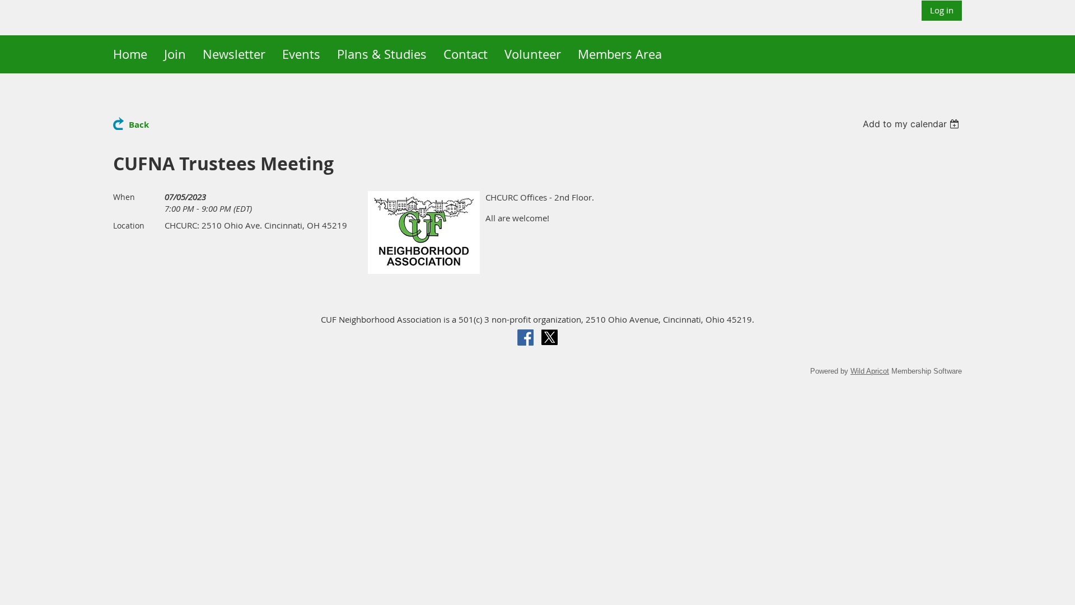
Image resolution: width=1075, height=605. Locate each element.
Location (128, 225)
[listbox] (912, 124)
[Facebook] (525, 337)
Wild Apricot (869, 371)
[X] (549, 337)
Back (139, 125)
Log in (942, 10)
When (124, 197)
